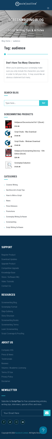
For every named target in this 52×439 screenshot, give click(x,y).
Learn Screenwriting (10, 329)
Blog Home (6, 41)
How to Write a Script (14, 195)
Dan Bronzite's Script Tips (15, 190)
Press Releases (11, 206)
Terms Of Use (7, 372)
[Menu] (48, 8)
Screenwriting (11, 222)
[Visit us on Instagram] (16, 422)
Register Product (8, 254)
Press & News (7, 354)
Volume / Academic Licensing (14, 368)
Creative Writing (12, 185)
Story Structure (8, 315)
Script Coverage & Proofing (13, 333)
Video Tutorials (8, 281)
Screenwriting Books (10, 320)
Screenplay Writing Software (16, 217)
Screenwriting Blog (9, 302)
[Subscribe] (47, 413)
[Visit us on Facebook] (4, 422)
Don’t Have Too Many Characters (23, 62)
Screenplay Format (9, 307)
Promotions (10, 211)
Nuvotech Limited (21, 433)
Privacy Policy (7, 376)
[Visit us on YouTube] (22, 422)
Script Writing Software (14, 227)
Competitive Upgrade (10, 268)
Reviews (5, 363)
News (8, 201)
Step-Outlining (7, 311)
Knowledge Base (8, 272)
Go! (43, 103)
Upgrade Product (8, 263)
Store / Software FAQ (10, 277)
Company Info (7, 350)
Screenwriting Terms (10, 324)
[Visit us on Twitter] (10, 422)
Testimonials (7, 359)
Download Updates (9, 259)
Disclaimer (6, 381)
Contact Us (6, 286)
